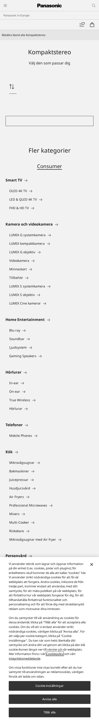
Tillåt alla (49, 712)
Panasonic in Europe (16, 15)
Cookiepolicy (55, 654)
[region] (49, 639)
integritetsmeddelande (24, 658)
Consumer (49, 166)
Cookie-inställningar (49, 686)
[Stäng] (92, 564)
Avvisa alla (49, 699)
